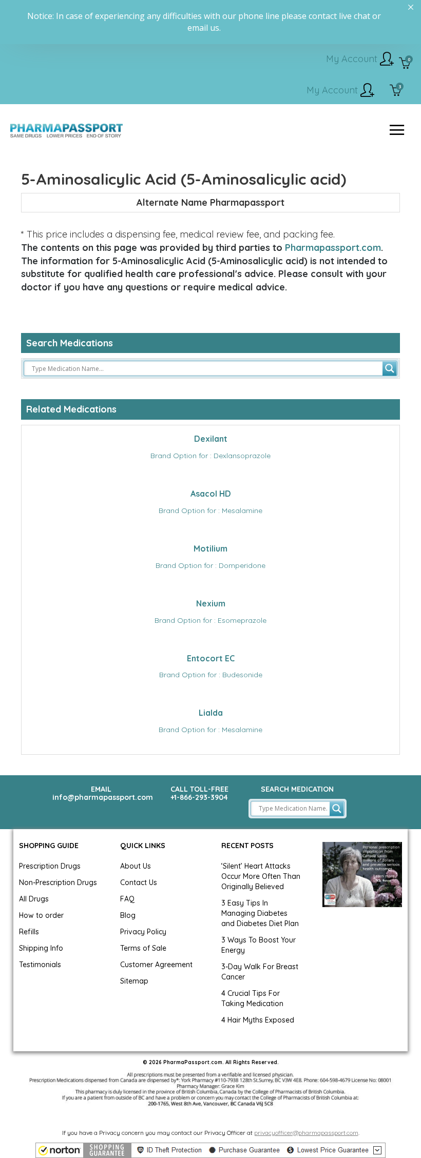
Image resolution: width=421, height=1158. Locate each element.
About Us (135, 866)
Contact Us (138, 882)
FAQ (127, 899)
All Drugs (34, 899)
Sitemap (134, 981)
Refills (29, 931)
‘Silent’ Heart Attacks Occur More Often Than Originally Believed (260, 876)
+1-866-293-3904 (199, 797)
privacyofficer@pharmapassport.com (306, 1132)
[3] (395, 91)
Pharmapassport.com (333, 247)
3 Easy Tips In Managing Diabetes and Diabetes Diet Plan (260, 913)
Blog (128, 915)
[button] (210, 1150)
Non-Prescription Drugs (58, 882)
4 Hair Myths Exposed (257, 1020)
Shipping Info (41, 948)
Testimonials (40, 964)
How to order (41, 915)
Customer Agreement (156, 964)
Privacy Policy (143, 931)
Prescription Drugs (50, 866)
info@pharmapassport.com (102, 797)
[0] (405, 64)
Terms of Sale (143, 948)
